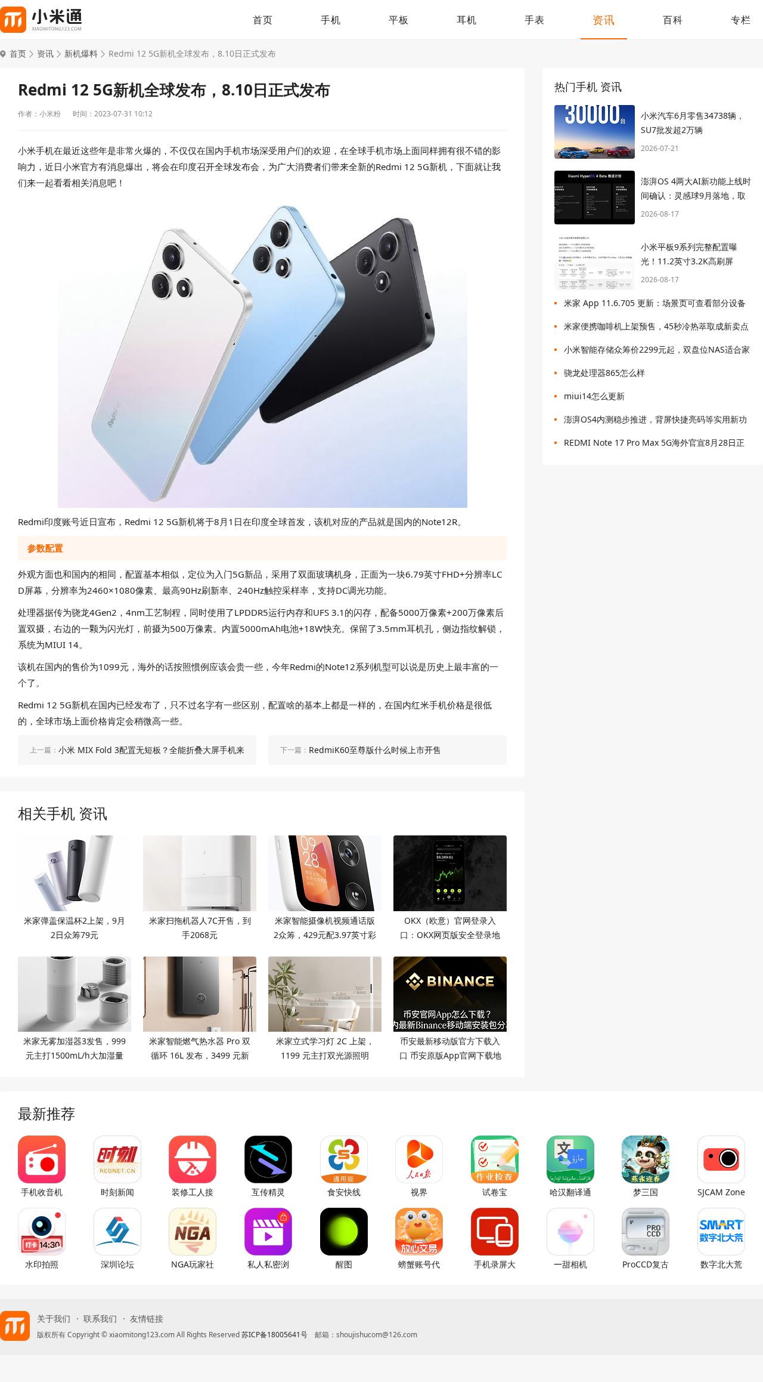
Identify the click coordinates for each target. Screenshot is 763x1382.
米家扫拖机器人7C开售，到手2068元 (200, 927)
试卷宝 (494, 1192)
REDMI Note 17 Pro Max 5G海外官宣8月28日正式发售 (654, 445)
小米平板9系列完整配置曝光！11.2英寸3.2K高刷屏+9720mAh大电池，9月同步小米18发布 (693, 255)
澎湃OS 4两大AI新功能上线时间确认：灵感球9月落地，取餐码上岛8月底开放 (696, 189)
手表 (535, 19)
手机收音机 (42, 1192)
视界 (419, 1192)
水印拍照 (41, 1264)
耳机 (467, 19)
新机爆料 (81, 53)
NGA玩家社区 (192, 1264)
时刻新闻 (117, 1192)
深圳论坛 (117, 1264)
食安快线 (344, 1192)
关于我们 (53, 1318)
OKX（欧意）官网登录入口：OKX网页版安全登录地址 (450, 928)
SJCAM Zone (721, 1192)
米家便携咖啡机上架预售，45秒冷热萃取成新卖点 (656, 326)
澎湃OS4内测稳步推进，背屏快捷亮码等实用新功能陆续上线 (655, 422)
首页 (263, 19)
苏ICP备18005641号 (274, 1334)
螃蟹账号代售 (419, 1264)
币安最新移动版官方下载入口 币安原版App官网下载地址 (450, 1049)
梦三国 (645, 1192)
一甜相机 (570, 1264)
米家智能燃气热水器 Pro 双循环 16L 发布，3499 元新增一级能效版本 (199, 1049)
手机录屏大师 (495, 1264)
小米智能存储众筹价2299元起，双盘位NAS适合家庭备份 (657, 352)
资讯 (604, 20)
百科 (673, 19)
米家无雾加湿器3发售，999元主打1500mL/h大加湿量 (74, 1048)
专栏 (741, 19)
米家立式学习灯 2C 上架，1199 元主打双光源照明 (325, 1048)
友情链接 (146, 1318)
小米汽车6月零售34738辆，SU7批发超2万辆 (693, 122)
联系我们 (100, 1318)
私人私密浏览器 (268, 1264)
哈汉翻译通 (570, 1192)
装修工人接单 (192, 1192)
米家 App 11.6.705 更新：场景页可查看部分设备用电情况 (655, 305)
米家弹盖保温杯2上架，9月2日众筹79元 (74, 927)
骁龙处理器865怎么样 (604, 372)
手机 (331, 19)
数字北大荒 (721, 1264)
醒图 (344, 1264)
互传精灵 (268, 1192)
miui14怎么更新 (594, 396)
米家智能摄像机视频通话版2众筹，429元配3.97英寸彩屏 (325, 928)
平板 (399, 19)
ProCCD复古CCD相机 (645, 1264)
